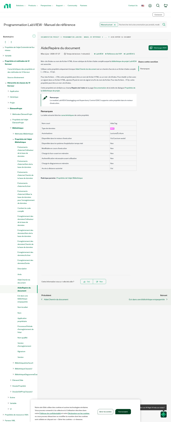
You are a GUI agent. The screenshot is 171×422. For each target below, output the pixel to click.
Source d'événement (16, 77)
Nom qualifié (22, 337)
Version (21, 357)
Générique (14, 96)
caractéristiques (67, 115)
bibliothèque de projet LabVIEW (124, 61)
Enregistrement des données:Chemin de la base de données (25, 244)
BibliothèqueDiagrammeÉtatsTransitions (26, 374)
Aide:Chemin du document (24, 281)
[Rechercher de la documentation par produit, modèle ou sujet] (163, 24)
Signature (21, 351)
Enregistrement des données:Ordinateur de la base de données (25, 220)
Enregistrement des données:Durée (25, 261)
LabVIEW (99, 53)
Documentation (100, 87)
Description (22, 268)
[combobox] (129, 24)
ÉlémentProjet (16, 108)
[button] (115, 25)
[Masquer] (34, 36)
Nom (19, 312)
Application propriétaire (22, 319)
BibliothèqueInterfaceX (24, 362)
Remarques (145, 68)
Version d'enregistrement (24, 344)
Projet (12, 102)
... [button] (105, 37)
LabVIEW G (130, 53)
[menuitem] (21, 6)
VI (11, 408)
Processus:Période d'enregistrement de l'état (26, 329)
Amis (20, 274)
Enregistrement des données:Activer (25, 253)
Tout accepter (123, 411)
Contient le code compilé (24, 209)
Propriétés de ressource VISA (16, 414)
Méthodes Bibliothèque (24, 133)
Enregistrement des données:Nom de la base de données (25, 233)
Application (14, 91)
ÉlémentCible (17, 380)
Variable (8, 55)
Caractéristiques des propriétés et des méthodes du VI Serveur (21, 70)
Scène (12, 397)
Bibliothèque (17, 127)
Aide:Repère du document (24, 289)
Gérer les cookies (105, 411)
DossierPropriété (19, 385)
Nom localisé (23, 307)
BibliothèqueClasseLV (23, 368)
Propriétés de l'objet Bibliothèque (23, 140)
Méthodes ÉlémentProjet (22, 114)
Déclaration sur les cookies (78, 413)
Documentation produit (50, 37)
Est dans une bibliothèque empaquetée (23, 298)
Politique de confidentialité (50, 413)
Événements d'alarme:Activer (24, 184)
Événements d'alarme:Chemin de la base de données (25, 175)
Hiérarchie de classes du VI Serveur (18, 84)
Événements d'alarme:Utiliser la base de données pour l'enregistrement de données (26, 197)
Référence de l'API (114, 53)
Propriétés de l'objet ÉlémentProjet (20, 121)
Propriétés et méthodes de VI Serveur (17, 62)
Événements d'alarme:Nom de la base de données (25, 164)
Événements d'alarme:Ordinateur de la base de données (25, 151)
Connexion (158, 14)
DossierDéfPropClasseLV (22, 391)
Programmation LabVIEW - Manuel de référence (82, 37)
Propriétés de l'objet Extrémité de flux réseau (19, 48)
